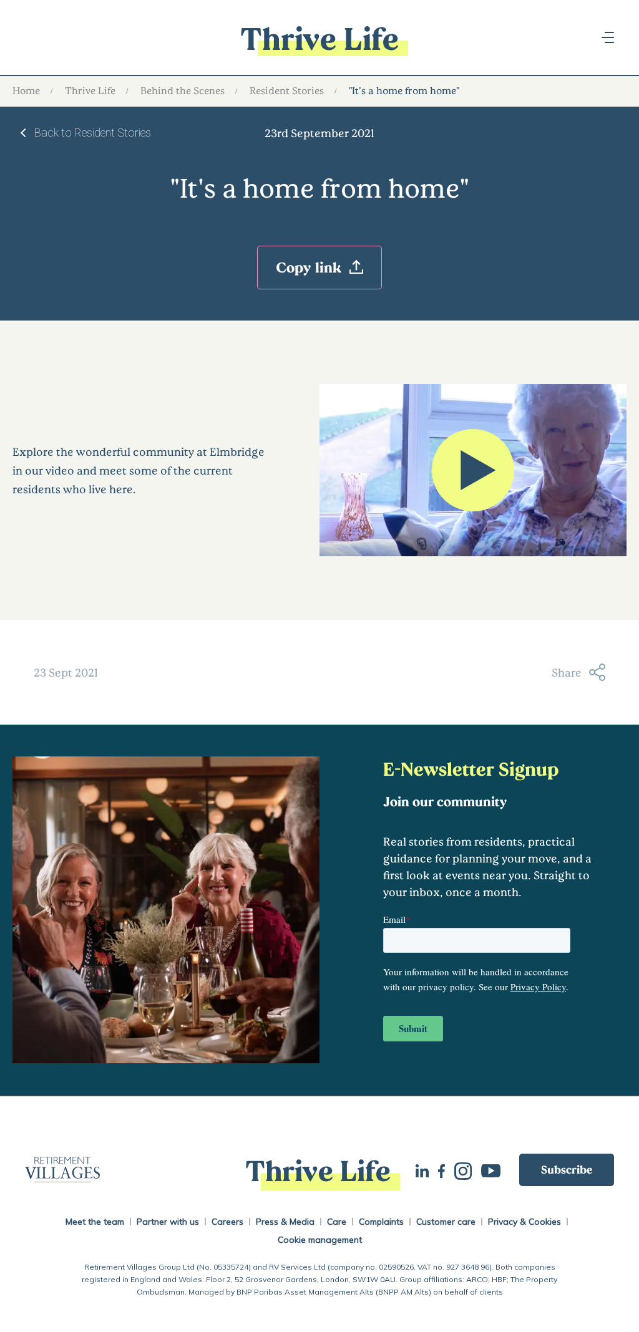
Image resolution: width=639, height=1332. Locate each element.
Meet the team (95, 1221)
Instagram (467, 1170)
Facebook (446, 1169)
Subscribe (566, 1169)
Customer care (446, 1221)
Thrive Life (90, 90)
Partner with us (168, 1221)
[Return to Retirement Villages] (122, 1169)
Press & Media (285, 1221)
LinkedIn (427, 1169)
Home (26, 90)
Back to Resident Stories (92, 132)
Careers (227, 1221)
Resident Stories (287, 90)
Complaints (381, 1221)
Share (567, 672)
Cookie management (320, 1239)
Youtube (495, 1169)
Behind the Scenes (182, 90)
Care (336, 1221)
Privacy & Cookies (524, 1221)
